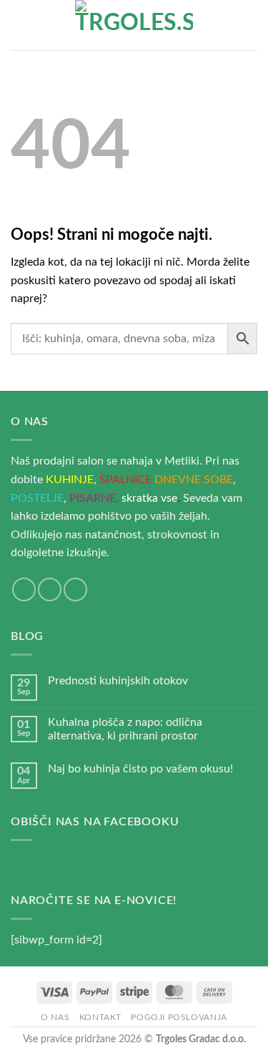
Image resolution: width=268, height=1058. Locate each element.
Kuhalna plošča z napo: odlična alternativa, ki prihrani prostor (125, 729)
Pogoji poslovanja (179, 1017)
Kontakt (100, 1017)
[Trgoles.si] (134, 25)
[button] (19, 24)
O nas (55, 1017)
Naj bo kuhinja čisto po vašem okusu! (140, 769)
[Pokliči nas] (75, 589)
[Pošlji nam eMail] (49, 589)
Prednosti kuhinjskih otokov (118, 680)
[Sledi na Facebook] (24, 589)
